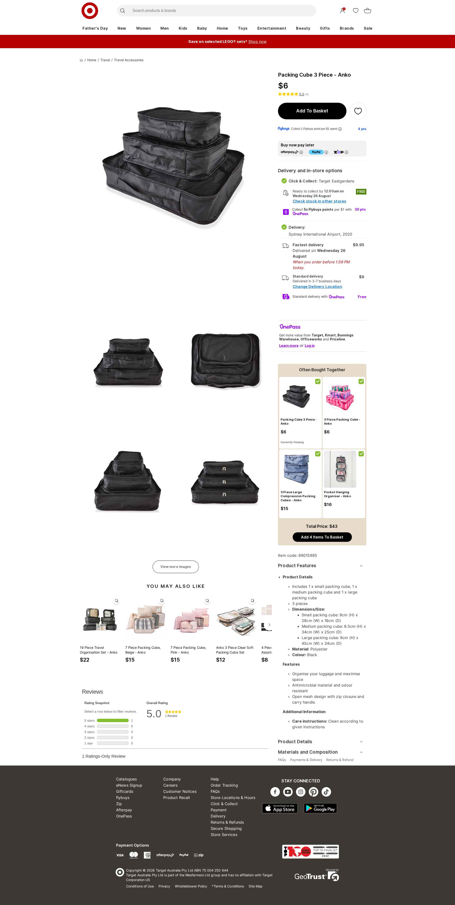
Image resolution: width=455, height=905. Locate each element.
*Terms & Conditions (228, 886)
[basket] (367, 11)
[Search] (122, 10)
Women (143, 28)
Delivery (218, 816)
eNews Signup (129, 785)
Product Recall (176, 797)
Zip (119, 803)
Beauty (303, 28)
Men (164, 28)
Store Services (224, 834)
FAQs (215, 791)
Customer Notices (179, 791)
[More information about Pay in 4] (326, 152)
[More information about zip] (346, 152)
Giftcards (124, 791)
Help (215, 779)
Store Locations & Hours (233, 797)
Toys (243, 28)
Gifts (325, 28)
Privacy (164, 886)
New (122, 28)
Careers (170, 785)
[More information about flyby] (340, 129)
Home (222, 28)
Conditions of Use (140, 886)
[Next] (269, 625)
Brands (347, 28)
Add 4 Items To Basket (322, 537)
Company (172, 779)
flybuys (122, 797)
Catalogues (126, 779)
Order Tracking (224, 785)
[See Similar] (116, 600)
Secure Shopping (226, 828)
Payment (219, 810)
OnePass (124, 816)
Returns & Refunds (227, 822)
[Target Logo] (90, 10)
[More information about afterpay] (301, 152)
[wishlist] (356, 10)
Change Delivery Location (317, 286)
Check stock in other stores (319, 201)
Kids (183, 28)
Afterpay (124, 810)
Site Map (256, 886)
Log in (310, 345)
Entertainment (272, 28)
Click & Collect (224, 803)
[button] (312, 111)
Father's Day (95, 28)
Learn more (289, 345)
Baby (202, 28)
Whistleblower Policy (191, 886)
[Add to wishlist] (358, 111)
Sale (368, 28)
